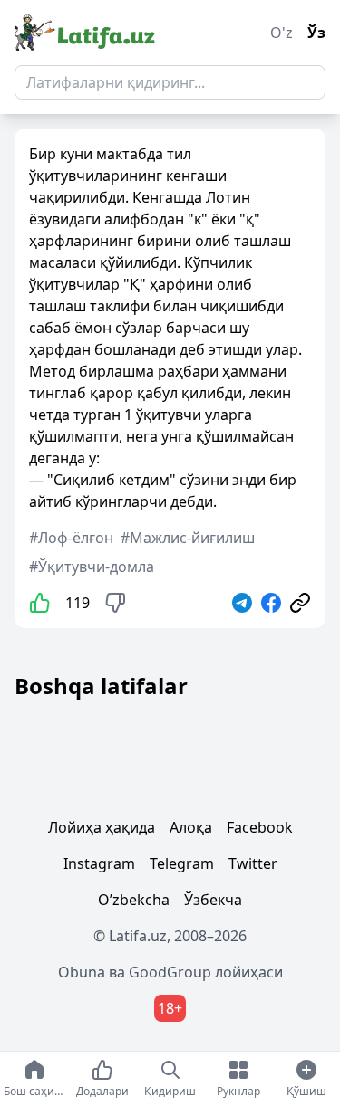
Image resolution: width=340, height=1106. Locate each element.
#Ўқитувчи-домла (91, 567)
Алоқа (191, 827)
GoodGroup (170, 972)
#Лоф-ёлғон (71, 538)
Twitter (252, 863)
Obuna (81, 972)
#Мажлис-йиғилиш (188, 538)
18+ (170, 1008)
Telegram (182, 863)
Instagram (99, 863)
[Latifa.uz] (85, 32)
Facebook (260, 827)
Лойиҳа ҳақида (101, 827)
